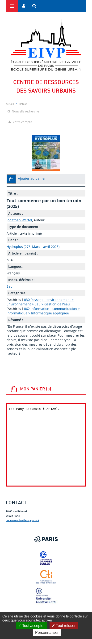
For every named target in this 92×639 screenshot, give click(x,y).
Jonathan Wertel (19, 220)
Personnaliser (47, 632)
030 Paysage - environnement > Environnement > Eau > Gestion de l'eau (40, 301)
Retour (23, 104)
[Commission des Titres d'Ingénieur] (46, 577)
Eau (10, 286)
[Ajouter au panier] (11, 179)
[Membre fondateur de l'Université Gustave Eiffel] (46, 595)
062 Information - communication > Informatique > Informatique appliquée (43, 310)
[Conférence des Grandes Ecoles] (46, 558)
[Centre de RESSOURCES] (46, 45)
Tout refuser (65, 626)
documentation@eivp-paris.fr (22, 520)
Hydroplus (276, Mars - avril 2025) (33, 246)
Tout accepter (33, 626)
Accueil (10, 104)
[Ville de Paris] (46, 539)
